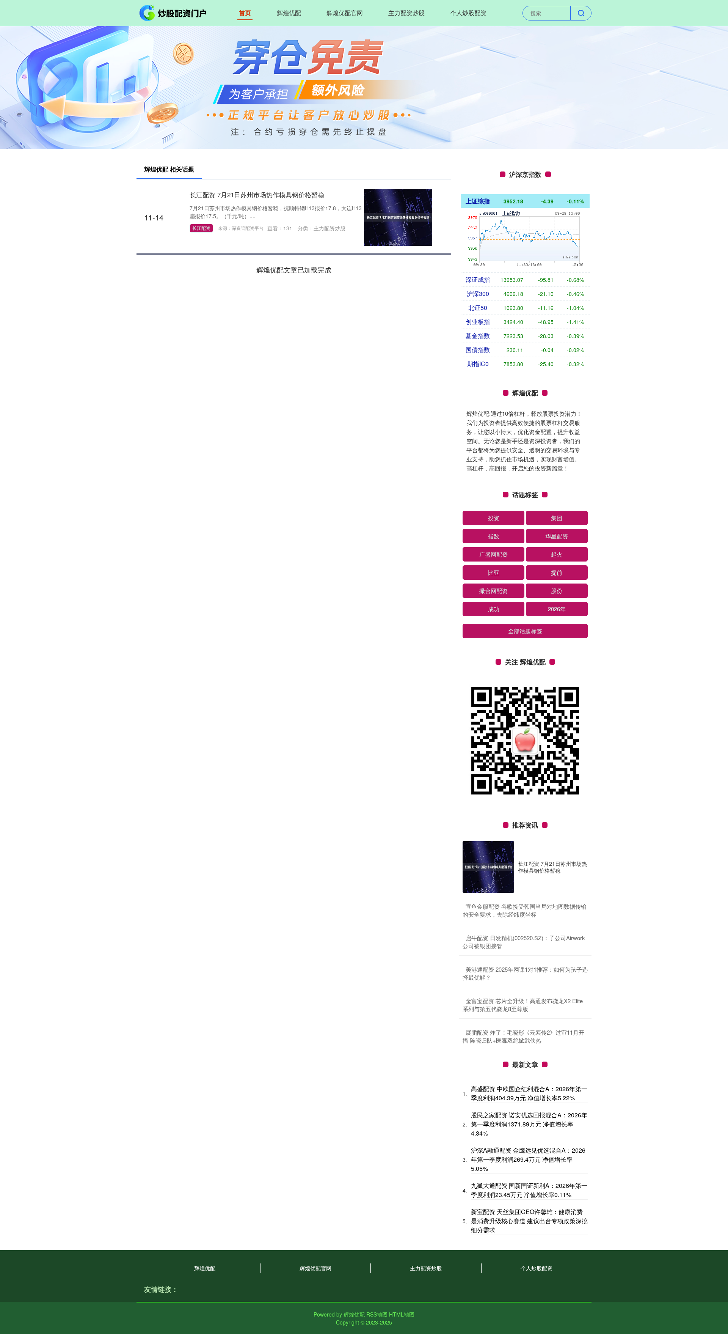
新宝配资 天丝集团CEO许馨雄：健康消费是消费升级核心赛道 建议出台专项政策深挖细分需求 (529, 1220)
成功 (493, 609)
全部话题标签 (525, 631)
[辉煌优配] (173, 12)
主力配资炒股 (406, 12)
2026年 (557, 609)
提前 (556, 572)
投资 (493, 518)
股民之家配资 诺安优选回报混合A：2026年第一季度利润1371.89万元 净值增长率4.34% (529, 1124)
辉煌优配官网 (344, 12)
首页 (245, 12)
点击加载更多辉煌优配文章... (294, 269)
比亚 (493, 572)
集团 (556, 518)
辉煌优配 (289, 12)
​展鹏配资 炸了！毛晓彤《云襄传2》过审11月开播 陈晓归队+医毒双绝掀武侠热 (523, 1036)
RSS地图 (377, 1314)
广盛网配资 (493, 554)
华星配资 (556, 536)
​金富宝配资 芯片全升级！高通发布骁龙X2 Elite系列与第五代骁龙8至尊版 (523, 1005)
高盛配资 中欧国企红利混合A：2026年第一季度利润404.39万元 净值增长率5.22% (529, 1093)
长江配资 (201, 228)
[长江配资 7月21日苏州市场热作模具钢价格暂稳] (398, 216)
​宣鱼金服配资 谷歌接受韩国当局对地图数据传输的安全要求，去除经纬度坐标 (525, 910)
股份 (556, 591)
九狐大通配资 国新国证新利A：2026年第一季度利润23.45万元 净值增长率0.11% (529, 1190)
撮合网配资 (493, 591)
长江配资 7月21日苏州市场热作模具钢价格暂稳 (257, 194)
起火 (556, 554)
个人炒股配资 (468, 12)
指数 (493, 536)
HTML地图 (401, 1314)
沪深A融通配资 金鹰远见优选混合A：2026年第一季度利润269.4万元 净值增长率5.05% (528, 1159)
